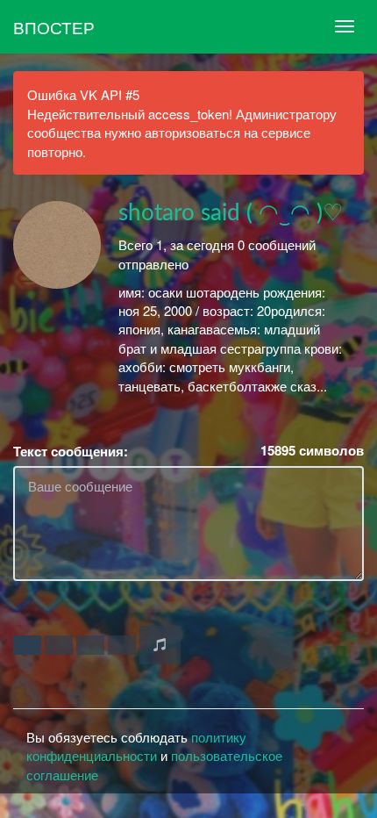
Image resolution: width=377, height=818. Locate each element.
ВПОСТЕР (54, 27)
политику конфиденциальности (136, 746)
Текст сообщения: (70, 451)
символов (312, 450)
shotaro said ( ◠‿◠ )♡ (230, 213)
